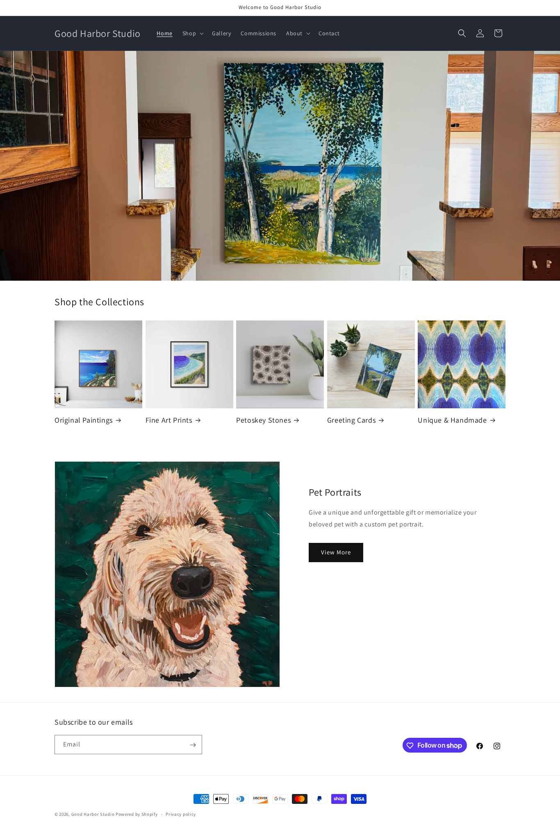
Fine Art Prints (169, 420)
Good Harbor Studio (93, 814)
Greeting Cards (351, 420)
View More (336, 552)
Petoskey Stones (263, 420)
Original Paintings (84, 420)
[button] (192, 33)
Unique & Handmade (452, 420)
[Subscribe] (193, 745)
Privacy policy (181, 814)
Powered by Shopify (137, 814)
